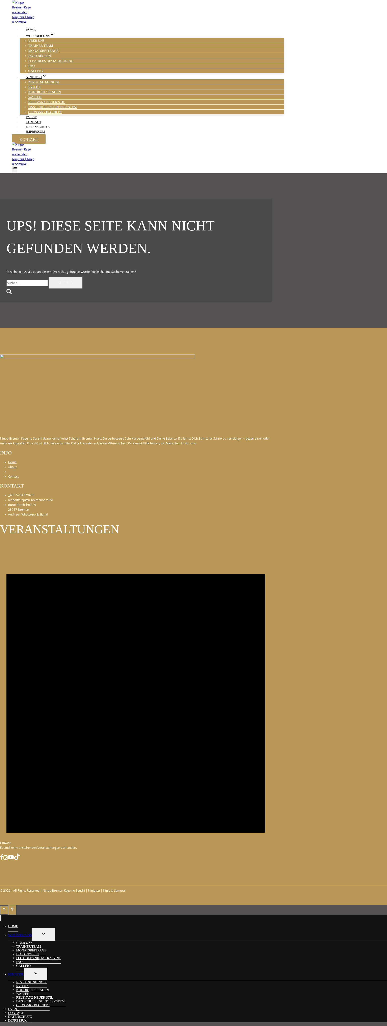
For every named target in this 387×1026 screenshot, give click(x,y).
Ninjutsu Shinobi (43, 82)
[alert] (136, 696)
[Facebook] (1, 858)
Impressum (35, 132)
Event (31, 117)
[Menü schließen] (0, 918)
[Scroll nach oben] (4, 910)
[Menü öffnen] (14, 169)
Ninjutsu (16, 974)
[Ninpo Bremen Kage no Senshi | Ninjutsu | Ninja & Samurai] (23, 22)
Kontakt (29, 139)
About (12, 467)
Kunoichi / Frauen (44, 92)
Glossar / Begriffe (45, 112)
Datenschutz (38, 127)
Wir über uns (20, 935)
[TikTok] (17, 858)
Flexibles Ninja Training (50, 61)
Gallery (36, 71)
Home (31, 30)
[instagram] (5, 858)
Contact (33, 122)
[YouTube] (11, 858)
